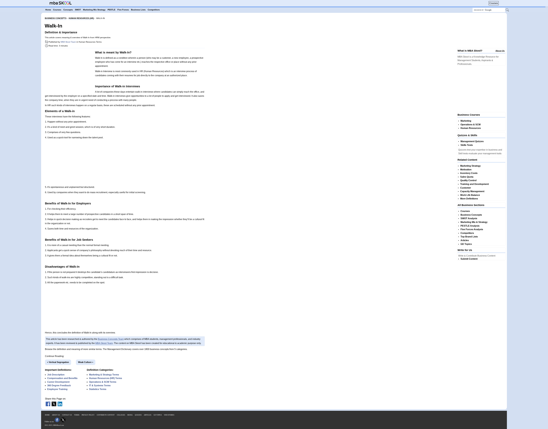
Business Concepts (471, 215)
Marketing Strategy (470, 166)
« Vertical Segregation (58, 362)
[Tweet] (54, 405)
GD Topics (466, 244)
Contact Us (67, 415)
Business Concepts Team (111, 339)
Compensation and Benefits (62, 378)
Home (47, 415)
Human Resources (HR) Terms (105, 378)
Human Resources (471, 128)
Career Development (58, 382)
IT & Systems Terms (100, 385)
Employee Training (57, 389)
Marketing (466, 121)
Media (130, 415)
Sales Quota (466, 177)
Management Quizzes (472, 141)
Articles (465, 240)
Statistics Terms (97, 389)
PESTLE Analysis (470, 226)
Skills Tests (467, 145)
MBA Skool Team (68, 42)
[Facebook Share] (48, 405)
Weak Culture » (85, 362)
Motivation (466, 169)
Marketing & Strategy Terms (104, 374)
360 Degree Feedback (59, 385)
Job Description (56, 374)
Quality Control (468, 180)
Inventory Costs (469, 173)
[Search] (507, 10)
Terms (76, 415)
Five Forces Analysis (472, 229)
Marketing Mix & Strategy (474, 222)
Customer (465, 188)
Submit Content (469, 259)
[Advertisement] (69, 70)
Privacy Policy (88, 415)
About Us (500, 51)
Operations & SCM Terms (102, 382)
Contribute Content (106, 415)
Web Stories (169, 415)
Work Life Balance (470, 195)
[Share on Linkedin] (60, 405)
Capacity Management (472, 191)
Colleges (121, 415)
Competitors (467, 233)
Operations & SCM (470, 124)
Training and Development (474, 184)
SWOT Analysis (469, 218)
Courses (493, 3)
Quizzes (138, 415)
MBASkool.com (58, 425)
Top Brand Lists (469, 236)
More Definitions (469, 198)
